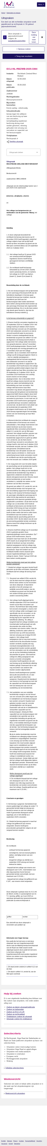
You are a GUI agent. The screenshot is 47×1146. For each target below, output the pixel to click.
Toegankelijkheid (30, 1141)
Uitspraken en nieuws (13, 13)
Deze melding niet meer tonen (34, 37)
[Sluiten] (42, 37)
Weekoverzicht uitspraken (15, 1093)
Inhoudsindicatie (13, 111)
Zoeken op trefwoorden (15, 1009)
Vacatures (4, 1143)
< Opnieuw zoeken (23, 49)
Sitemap (9, 1141)
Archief (11, 1143)
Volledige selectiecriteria (14, 1068)
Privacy (15, 1141)
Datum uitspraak (10, 80)
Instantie (10, 74)
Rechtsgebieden (13, 97)
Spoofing (39, 1141)
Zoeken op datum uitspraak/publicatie (21, 1007)
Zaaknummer (12, 91)
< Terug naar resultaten (23, 56)
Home (3, 13)
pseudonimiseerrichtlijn (16, 41)
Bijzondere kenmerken (11, 104)
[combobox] (23, 152)
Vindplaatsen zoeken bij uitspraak (19, 1016)
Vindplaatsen (12, 136)
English (3, 1141)
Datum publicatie (10, 86)
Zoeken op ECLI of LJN (15, 1012)
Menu (40, 4)
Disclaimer (17, 1143)
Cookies (21, 1141)
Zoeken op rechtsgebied (16, 1014)
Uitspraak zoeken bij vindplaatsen (19, 1019)
